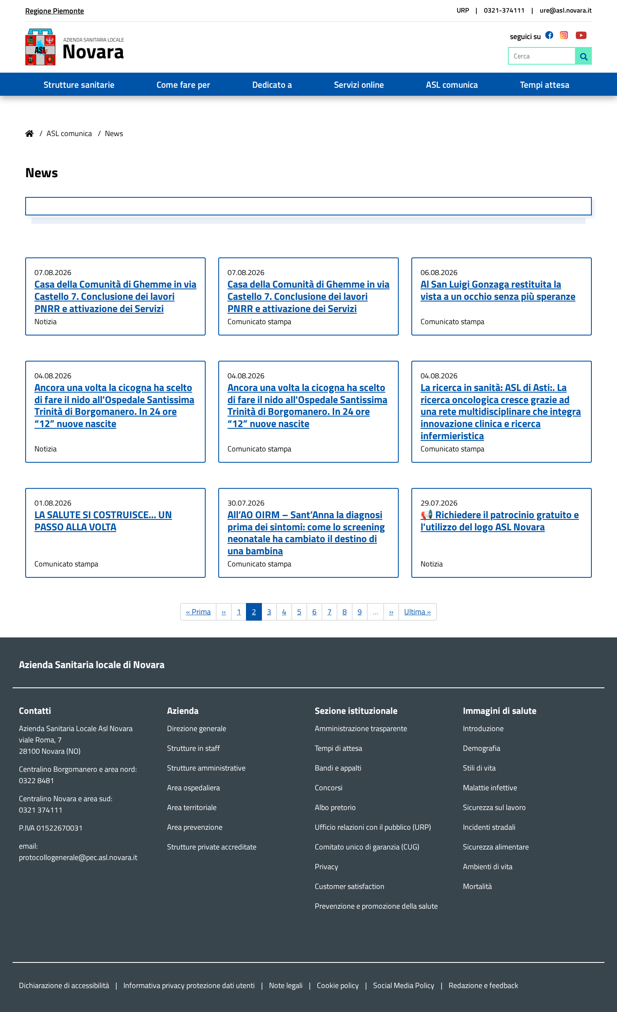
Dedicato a (272, 84)
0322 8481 (36, 780)
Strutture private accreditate (211, 846)
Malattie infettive (490, 787)
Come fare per (183, 84)
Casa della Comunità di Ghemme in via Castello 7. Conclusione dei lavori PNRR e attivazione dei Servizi (115, 296)
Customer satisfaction (349, 886)
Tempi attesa (545, 84)
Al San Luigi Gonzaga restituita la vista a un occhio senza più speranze (498, 290)
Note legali (286, 985)
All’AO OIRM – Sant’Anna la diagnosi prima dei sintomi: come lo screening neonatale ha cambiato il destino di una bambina (306, 532)
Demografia (481, 748)
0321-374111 (504, 10)
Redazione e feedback (483, 985)
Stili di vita (479, 767)
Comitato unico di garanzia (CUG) (367, 846)
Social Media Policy (403, 985)
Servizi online (359, 84)
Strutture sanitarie (79, 84)
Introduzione (483, 728)
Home (29, 133)
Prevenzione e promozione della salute (376, 906)
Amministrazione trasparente (361, 728)
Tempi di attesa (338, 748)
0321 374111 (41, 809)
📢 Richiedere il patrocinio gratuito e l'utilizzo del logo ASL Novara (500, 520)
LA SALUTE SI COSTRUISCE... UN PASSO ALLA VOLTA (103, 520)
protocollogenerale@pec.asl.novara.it (78, 857)
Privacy (326, 866)
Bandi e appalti (338, 767)
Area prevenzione (194, 827)
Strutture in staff (193, 748)
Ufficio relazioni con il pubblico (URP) (373, 827)
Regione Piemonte (54, 10)
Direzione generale (196, 728)
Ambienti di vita (487, 866)
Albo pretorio (335, 807)
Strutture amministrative (206, 767)
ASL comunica (452, 84)
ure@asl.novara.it (566, 10)
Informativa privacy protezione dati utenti (189, 985)
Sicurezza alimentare (496, 846)
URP (463, 10)
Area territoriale (192, 807)
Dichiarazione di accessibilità (64, 985)
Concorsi (328, 787)
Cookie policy (338, 985)
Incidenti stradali (489, 827)
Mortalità (477, 886)
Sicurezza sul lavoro (494, 807)
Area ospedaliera (193, 787)
